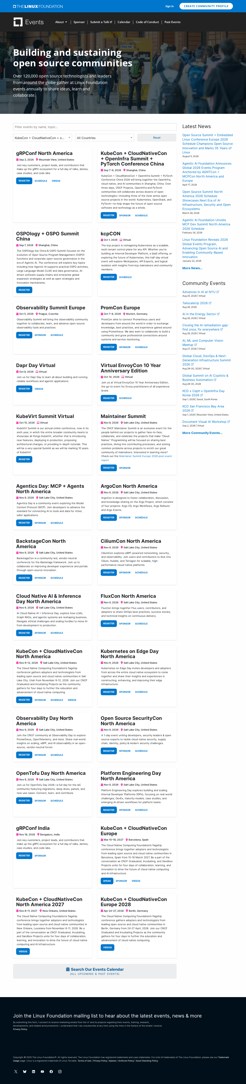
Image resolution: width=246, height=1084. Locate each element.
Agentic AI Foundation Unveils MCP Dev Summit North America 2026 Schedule (206, 224)
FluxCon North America (128, 596)
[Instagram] (60, 1071)
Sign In (169, 6)
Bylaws (112, 1060)
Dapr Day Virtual (35, 365)
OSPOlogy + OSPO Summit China (47, 236)
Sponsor (79, 22)
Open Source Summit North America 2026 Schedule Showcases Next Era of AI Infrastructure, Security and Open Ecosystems (206, 200)
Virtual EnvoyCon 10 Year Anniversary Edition (131, 368)
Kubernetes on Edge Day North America (130, 653)
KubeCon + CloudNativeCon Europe (134, 830)
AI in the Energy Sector (199, 314)
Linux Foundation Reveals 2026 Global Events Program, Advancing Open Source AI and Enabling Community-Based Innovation (205, 248)
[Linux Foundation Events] (28, 22)
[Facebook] (51, 1071)
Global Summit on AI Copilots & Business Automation (205, 378)
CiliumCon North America (131, 541)
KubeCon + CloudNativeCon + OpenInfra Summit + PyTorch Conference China (134, 158)
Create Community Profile (206, 6)
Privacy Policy (20, 1029)
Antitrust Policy (126, 1060)
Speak (107, 880)
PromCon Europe (120, 308)
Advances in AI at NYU (199, 292)
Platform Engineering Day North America (131, 775)
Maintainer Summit (123, 416)
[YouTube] (42, 1071)
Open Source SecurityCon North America (131, 720)
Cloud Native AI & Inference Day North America (48, 598)
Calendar (124, 22)
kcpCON (110, 233)
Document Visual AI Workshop (204, 422)
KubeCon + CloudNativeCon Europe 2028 (134, 901)
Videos (56, 180)
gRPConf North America (44, 153)
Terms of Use (84, 1060)
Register (24, 180)
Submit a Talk (99, 22)
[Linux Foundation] (38, 6)
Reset (156, 137)
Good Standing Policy (147, 1060)
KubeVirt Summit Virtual (45, 416)
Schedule (41, 180)
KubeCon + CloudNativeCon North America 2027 (49, 901)
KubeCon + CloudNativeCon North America (49, 653)
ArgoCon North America (129, 486)
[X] (15, 1071)
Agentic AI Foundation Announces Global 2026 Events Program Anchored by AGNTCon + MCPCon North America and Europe (206, 172)
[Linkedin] (33, 1071)
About (59, 22)
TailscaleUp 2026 (195, 303)
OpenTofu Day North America (51, 773)
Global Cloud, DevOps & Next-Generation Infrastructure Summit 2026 (206, 360)
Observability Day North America (44, 720)
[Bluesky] (24, 1071)
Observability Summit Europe (50, 308)
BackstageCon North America (41, 543)
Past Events (172, 22)
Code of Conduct (147, 22)
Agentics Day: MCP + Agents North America (50, 488)
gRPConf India (33, 828)
